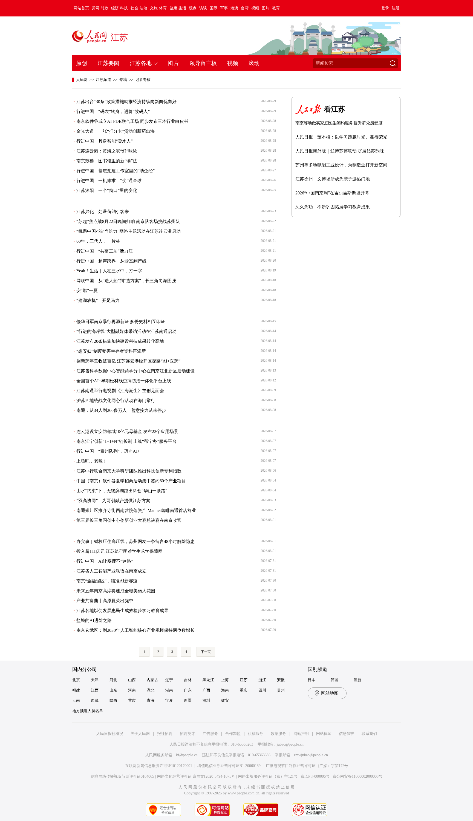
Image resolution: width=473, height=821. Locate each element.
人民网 (82, 80)
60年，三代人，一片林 (98, 241)
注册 (395, 8)
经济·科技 (119, 8)
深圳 (206, 700)
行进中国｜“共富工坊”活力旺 (104, 251)
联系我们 (369, 734)
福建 (76, 690)
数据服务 (278, 734)
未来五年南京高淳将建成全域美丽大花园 (115, 590)
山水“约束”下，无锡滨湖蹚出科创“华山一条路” (121, 490)
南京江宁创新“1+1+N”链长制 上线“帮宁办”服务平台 (126, 441)
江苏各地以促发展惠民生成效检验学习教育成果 (122, 610)
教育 (276, 8)
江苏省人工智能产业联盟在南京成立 (111, 571)
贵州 (281, 690)
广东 (188, 690)
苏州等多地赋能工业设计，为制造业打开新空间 (341, 165)
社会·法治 (139, 8)
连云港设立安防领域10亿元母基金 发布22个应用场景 (127, 431)
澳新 (357, 680)
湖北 (150, 690)
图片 (265, 8)
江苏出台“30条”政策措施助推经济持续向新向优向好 (126, 101)
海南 (225, 690)
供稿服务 (255, 734)
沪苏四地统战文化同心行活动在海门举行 (115, 400)
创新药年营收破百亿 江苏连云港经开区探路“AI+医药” (128, 361)
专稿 (123, 80)
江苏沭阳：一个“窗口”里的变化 (106, 190)
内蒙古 (152, 680)
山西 (132, 680)
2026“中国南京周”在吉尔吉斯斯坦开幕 (332, 193)
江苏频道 (103, 80)
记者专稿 (143, 80)
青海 (150, 700)
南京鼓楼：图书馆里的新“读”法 (106, 160)
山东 (113, 690)
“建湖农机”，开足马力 (98, 300)
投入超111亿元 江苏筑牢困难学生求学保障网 (119, 551)
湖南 (169, 690)
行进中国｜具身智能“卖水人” (104, 141)
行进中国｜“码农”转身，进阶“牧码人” (113, 111)
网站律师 (323, 734)
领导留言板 (203, 63)
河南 (132, 690)
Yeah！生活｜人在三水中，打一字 (109, 270)
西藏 (95, 700)
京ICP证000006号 (315, 776)
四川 (262, 690)
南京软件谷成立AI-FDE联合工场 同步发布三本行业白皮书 (132, 121)
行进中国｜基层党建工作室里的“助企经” (115, 170)
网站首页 (81, 8)
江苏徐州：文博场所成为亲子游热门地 (332, 179)
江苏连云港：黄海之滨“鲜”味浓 (106, 151)
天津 (95, 680)
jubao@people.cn (290, 744)
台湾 (245, 8)
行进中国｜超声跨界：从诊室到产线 (111, 261)
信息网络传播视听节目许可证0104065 (122, 776)
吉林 (188, 680)
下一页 (206, 652)
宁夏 (169, 700)
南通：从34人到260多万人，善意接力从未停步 (121, 410)
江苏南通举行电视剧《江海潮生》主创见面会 (120, 390)
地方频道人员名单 (87, 711)
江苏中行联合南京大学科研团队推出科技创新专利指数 (128, 471)
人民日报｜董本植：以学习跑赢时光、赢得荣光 (341, 137)
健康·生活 (177, 8)
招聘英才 (187, 734)
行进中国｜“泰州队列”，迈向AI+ (108, 451)
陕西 (113, 700)
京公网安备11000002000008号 (357, 776)
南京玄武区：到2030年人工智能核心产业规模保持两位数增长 (135, 630)
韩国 (334, 680)
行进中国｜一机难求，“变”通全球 (109, 180)
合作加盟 (233, 734)
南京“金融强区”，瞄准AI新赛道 (106, 581)
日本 (311, 680)
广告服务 (210, 734)
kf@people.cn (187, 755)
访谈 (203, 8)
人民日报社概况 (109, 734)
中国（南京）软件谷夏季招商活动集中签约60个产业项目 (131, 481)
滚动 (254, 63)
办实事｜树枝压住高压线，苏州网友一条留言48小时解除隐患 (135, 541)
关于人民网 (140, 734)
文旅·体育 (158, 8)
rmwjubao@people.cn (311, 755)
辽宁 (169, 680)
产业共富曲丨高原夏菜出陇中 (104, 600)
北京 (76, 680)
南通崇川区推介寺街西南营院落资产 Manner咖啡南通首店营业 (136, 510)
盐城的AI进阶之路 (94, 620)
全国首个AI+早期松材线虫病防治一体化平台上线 (123, 380)
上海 (225, 680)
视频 (255, 8)
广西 (206, 690)
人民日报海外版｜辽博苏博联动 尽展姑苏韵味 (339, 151)
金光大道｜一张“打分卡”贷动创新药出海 (115, 131)
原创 (81, 63)
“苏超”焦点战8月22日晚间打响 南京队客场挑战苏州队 (128, 221)
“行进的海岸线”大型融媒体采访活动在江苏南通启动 (126, 331)
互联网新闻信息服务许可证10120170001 (158, 766)
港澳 (234, 8)
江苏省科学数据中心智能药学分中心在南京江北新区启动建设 (135, 371)
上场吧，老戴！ (91, 461)
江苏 (119, 37)
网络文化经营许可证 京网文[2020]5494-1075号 (196, 776)
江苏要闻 (108, 63)
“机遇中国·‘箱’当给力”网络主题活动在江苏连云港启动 (128, 231)
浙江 (262, 680)
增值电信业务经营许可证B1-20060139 (229, 766)
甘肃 (132, 700)
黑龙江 (208, 680)
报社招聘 (164, 734)
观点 (193, 8)
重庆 (243, 690)
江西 (95, 690)
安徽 (281, 680)
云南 (76, 700)
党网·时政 (100, 8)
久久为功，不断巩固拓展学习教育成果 (332, 207)
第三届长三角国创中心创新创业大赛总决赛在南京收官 (128, 520)
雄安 (225, 700)
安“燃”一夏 (87, 290)
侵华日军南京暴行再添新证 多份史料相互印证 (120, 321)
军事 (224, 8)
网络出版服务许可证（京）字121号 (268, 776)
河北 (113, 680)
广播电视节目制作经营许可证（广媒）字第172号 (307, 766)
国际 (213, 8)
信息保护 (346, 734)
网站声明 (301, 734)
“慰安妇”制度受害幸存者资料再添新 (111, 351)
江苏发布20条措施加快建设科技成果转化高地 (120, 341)
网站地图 (330, 693)
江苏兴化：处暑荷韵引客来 (102, 211)
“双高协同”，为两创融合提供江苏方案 (113, 500)
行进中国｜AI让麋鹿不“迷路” (104, 561)
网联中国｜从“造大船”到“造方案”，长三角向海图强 (126, 280)
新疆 (188, 700)
